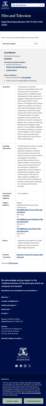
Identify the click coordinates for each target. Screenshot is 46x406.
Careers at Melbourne (9, 301)
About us (4, 297)
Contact (4, 313)
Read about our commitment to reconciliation (19, 290)
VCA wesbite (26, 77)
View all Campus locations (11, 338)
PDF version (13, 263)
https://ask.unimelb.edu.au (16, 67)
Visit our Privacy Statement (31, 393)
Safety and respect (8, 305)
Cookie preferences (33, 401)
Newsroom (5, 309)
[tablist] (28, 5)
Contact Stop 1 (11, 70)
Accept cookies (12, 401)
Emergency (5, 379)
